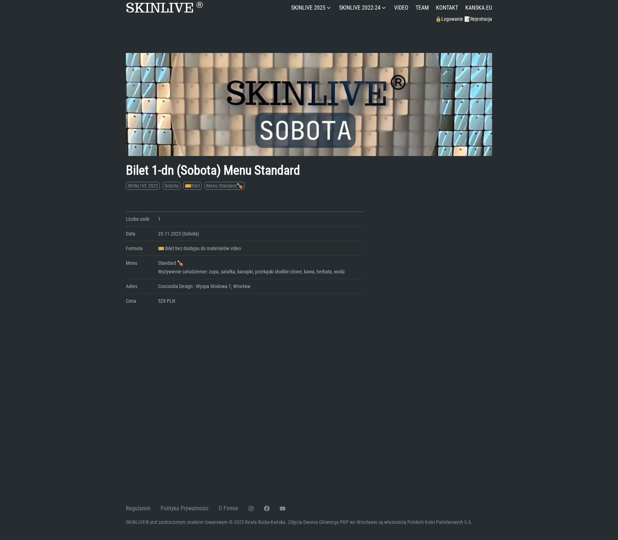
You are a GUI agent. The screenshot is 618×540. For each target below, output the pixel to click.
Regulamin (138, 508)
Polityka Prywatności (185, 508)
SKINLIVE (164, 8)
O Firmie (228, 508)
